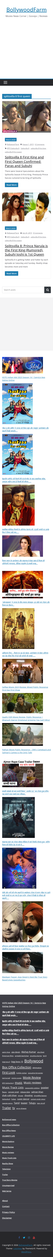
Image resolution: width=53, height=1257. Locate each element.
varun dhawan (21, 1108)
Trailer (6, 1108)
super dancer (23, 1099)
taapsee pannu (7, 1103)
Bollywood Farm (13, 144)
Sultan (13, 1099)
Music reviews (32, 1082)
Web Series (6, 1191)
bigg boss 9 (6, 1062)
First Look (8, 1072)
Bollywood (33, 1061)
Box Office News (9, 1130)
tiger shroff (41, 1103)
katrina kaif (6, 1078)
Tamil (17, 1102)
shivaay (20, 1096)
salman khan (37, 1091)
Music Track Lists (13, 1087)
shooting (28, 1095)
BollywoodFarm (26, 9)
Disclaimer (7, 1218)
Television (6, 1169)
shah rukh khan (9, 1095)
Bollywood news (9, 1119)
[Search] (47, 290)
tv (13, 1108)
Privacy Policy (8, 1212)
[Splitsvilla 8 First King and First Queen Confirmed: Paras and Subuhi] (26, 118)
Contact (6, 1206)
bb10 (44, 1056)
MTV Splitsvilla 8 (13, 148)
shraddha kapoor (40, 1095)
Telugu (32, 1102)
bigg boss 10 (17, 1061)
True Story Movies (9, 1180)
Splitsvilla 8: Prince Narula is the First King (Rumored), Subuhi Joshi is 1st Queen (26, 250)
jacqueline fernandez (35, 1073)
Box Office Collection (16, 1067)
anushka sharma (36, 1056)
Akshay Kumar (28, 1051)
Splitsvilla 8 (25, 148)
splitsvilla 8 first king (38, 148)
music (18, 1082)
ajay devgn (15, 1052)
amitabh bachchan (22, 1056)
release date (25, 1092)
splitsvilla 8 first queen (13, 152)
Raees (4, 1092)
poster (45, 1087)
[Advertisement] (26, 50)
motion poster (16, 1078)
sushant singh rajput (38, 1099)
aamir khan (6, 1052)
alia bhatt (40, 1052)
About (5, 1200)
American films (8, 1056)
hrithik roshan (21, 1073)
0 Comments (39, 144)
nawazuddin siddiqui (32, 1088)
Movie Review (32, 1077)
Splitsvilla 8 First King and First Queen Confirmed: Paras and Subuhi (24, 161)
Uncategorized (8, 1185)
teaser (24, 1102)
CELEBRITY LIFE (8, 1136)
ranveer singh (13, 1092)
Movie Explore (8, 1141)
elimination (37, 1067)
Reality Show (10, 140)
